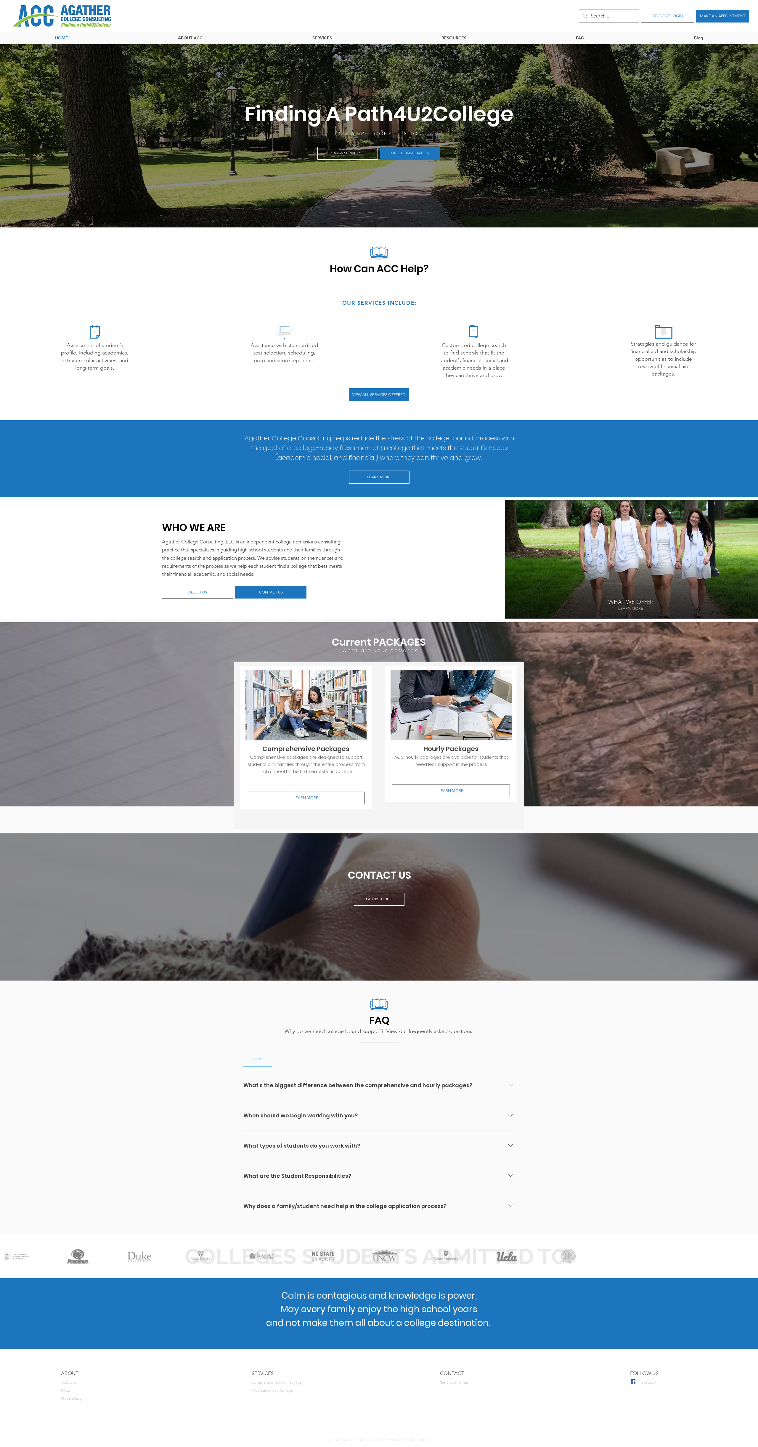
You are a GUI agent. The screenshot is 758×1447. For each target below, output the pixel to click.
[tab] (257, 1059)
